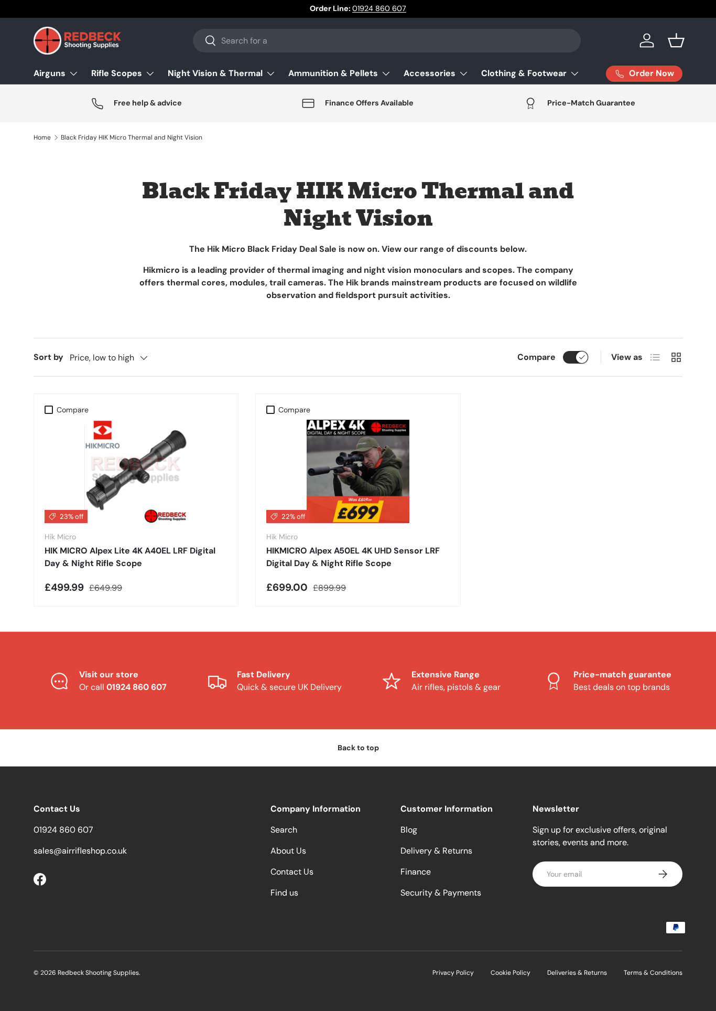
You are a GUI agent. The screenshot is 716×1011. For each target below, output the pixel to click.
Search (283, 829)
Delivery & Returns (436, 850)
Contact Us (291, 871)
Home (42, 137)
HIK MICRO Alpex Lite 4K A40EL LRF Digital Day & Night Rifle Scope (130, 557)
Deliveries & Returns (577, 973)
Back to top (358, 747)
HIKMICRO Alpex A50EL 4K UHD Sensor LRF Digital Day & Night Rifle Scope (353, 557)
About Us (288, 850)
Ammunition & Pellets (333, 73)
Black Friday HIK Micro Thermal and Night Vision (131, 137)
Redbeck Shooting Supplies (98, 973)
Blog (408, 829)
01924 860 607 (379, 8)
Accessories (429, 73)
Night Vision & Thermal (215, 73)
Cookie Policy (510, 973)
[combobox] (387, 40)
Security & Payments (440, 892)
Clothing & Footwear (524, 73)
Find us (284, 892)
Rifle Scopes (116, 73)
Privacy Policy (453, 973)
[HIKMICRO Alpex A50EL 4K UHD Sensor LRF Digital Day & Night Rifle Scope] (357, 471)
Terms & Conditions (653, 973)
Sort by (48, 357)
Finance (415, 871)
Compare (536, 357)
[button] (676, 40)
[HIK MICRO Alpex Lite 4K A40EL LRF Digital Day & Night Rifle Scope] (136, 471)
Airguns (50, 73)
